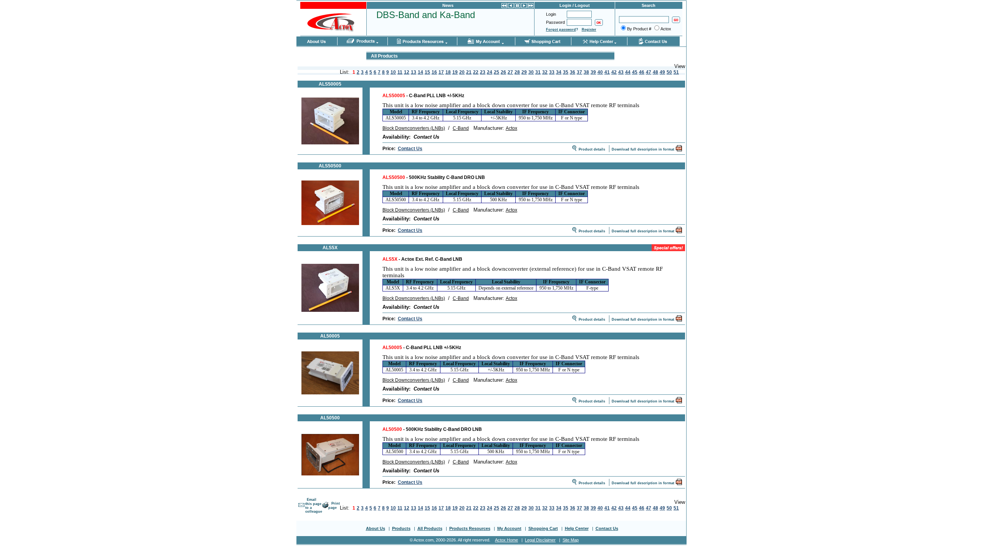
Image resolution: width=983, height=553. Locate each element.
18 (448, 72)
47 (648, 72)
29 (524, 72)
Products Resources (469, 528)
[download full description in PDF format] (679, 150)
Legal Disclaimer (540, 540)
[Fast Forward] (530, 6)
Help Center (577, 528)
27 (510, 72)
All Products (429, 528)
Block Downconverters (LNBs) (413, 128)
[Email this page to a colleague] (301, 508)
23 (482, 72)
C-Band (461, 128)
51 (676, 72)
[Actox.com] (332, 34)
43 (621, 72)
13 (413, 72)
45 (634, 72)
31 (538, 72)
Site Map (571, 540)
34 (558, 72)
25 (496, 72)
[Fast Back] (504, 6)
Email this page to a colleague (313, 505)
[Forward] (524, 6)
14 (420, 72)
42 (614, 72)
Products (401, 528)
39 (593, 72)
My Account (509, 528)
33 (551, 72)
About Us (375, 528)
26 (503, 72)
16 (434, 72)
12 (406, 72)
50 (669, 72)
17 (441, 72)
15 (427, 72)
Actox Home (506, 540)
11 (399, 72)
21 (469, 72)
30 (531, 72)
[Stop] (517, 6)
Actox (511, 128)
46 (641, 72)
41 (607, 72)
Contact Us (410, 148)
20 (462, 72)
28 (517, 72)
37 (579, 72)
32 (545, 72)
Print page (334, 506)
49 (662, 72)
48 (655, 72)
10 (393, 72)
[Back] (511, 6)
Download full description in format (643, 149)
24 (489, 72)
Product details (592, 149)
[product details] (330, 143)
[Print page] (325, 507)
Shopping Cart (543, 528)
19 (455, 72)
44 (628, 72)
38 (586, 72)
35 (565, 72)
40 (600, 72)
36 (572, 72)
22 (475, 72)
